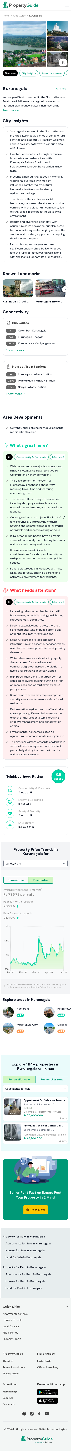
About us (8, 1361)
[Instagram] (31, 1413)
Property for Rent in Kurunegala (24, 1267)
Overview (10, 73)
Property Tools (12, 1339)
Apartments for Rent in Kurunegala (28, 1274)
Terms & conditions (14, 1367)
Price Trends (10, 1332)
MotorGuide (44, 1361)
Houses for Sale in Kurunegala (25, 1250)
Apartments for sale (15, 1314)
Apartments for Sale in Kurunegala (28, 1243)
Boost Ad (8, 1397)
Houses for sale (12, 1320)
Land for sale (11, 1326)
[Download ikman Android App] (52, 1392)
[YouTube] (47, 1413)
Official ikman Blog (47, 1367)
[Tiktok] (39, 1413)
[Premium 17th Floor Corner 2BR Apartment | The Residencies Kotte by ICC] (35, 1133)
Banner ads (9, 1404)
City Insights (29, 73)
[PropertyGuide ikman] (20, 5)
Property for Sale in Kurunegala (24, 1236)
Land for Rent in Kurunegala (24, 1288)
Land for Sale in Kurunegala (23, 1257)
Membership (10, 1391)
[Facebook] (24, 1413)
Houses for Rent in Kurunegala (25, 1281)
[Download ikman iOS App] (52, 1400)
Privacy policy (11, 1373)
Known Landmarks (52, 73)
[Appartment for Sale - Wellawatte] (35, 1109)
